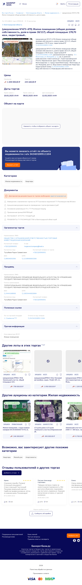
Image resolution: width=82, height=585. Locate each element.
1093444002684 (30, 293)
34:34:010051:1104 (45, 45)
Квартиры (29, 181)
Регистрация (73, 4)
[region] (41, 370)
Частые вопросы (34, 537)
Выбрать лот (73, 536)
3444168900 (11, 293)
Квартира (6, 457)
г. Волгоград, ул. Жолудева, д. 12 (56, 56)
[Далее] (32, 50)
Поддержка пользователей (12, 534)
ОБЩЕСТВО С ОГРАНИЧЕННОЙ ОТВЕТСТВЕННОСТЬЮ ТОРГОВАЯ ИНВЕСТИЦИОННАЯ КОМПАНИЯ (30, 239)
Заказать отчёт (12, 165)
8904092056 (11, 259)
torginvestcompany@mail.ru (34, 246)
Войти (62, 4)
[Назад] (2, 50)
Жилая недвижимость (13, 181)
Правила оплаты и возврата (38, 539)
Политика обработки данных (41, 569)
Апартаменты (31, 457)
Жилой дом (18, 457)
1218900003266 (30, 259)
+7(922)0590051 (10, 246)
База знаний (32, 534)
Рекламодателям (8, 537)
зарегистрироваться (58, 196)
